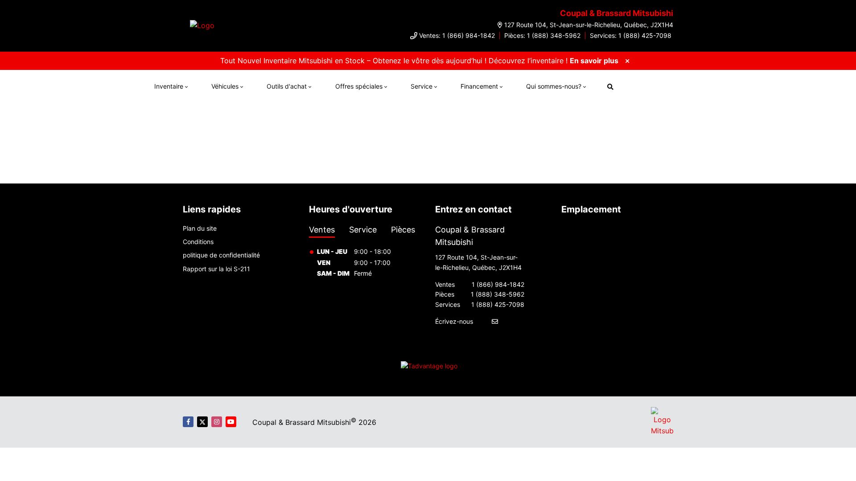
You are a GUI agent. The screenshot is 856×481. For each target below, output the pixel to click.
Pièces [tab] (403, 229)
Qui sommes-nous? (553, 86)
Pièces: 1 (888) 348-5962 (542, 35)
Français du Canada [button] (666, 85)
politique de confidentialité (221, 255)
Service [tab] (363, 229)
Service (421, 86)
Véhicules (225, 86)
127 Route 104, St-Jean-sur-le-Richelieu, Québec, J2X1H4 (588, 25)
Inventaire (168, 86)
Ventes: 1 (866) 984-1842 (457, 35)
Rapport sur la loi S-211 (216, 269)
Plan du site (200, 228)
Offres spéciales (359, 86)
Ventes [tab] (322, 229)
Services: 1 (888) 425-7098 (630, 35)
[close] (627, 61)
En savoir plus (594, 60)
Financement (479, 86)
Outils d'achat (287, 86)
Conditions (198, 241)
